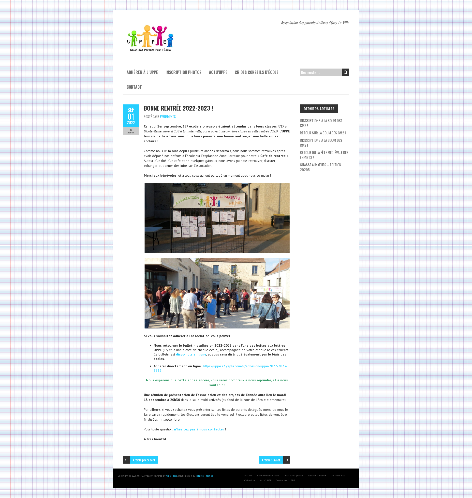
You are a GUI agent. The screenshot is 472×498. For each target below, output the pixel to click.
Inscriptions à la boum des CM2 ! (321, 123)
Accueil (248, 475)
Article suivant (271, 459)
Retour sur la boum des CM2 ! (323, 132)
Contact (134, 87)
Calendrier (250, 480)
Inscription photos (183, 72)
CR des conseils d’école (257, 72)
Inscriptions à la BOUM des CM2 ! (321, 142)
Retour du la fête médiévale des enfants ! (324, 155)
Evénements (168, 116)
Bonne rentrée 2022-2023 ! (178, 107)
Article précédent (144, 459)
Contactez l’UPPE (285, 480)
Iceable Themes (204, 475)
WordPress (171, 475)
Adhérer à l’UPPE (142, 72)
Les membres (338, 475)
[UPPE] (151, 22)
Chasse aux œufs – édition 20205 (320, 167)
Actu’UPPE (218, 72)
